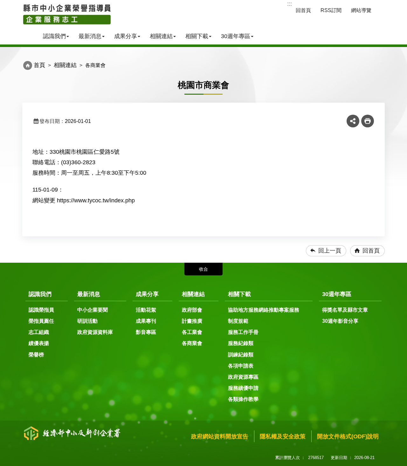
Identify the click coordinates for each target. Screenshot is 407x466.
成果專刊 (146, 321)
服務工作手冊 (243, 332)
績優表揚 (39, 343)
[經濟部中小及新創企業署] (66, 14)
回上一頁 (329, 250)
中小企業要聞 (92, 310)
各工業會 (192, 332)
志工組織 (39, 332)
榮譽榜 (36, 354)
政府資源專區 (243, 377)
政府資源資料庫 (95, 332)
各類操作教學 (243, 399)
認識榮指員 (41, 310)
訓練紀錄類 (240, 354)
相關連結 (161, 36)
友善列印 (367, 121)
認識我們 (54, 36)
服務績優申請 (243, 388)
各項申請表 (240, 365)
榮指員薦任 (41, 321)
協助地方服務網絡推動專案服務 (263, 310)
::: (289, 4)
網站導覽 (361, 10)
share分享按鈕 (353, 121)
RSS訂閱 (331, 10)
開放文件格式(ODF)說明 (348, 436)
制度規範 (238, 321)
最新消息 (90, 36)
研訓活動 (87, 321)
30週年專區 (235, 36)
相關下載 (196, 36)
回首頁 (303, 10)
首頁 (39, 65)
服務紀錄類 (240, 343)
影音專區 (146, 332)
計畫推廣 (192, 321)
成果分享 (125, 36)
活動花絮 (146, 310)
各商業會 (192, 343)
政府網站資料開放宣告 (219, 436)
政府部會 (192, 310)
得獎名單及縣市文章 (345, 310)
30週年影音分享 (340, 321)
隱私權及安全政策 (283, 436)
